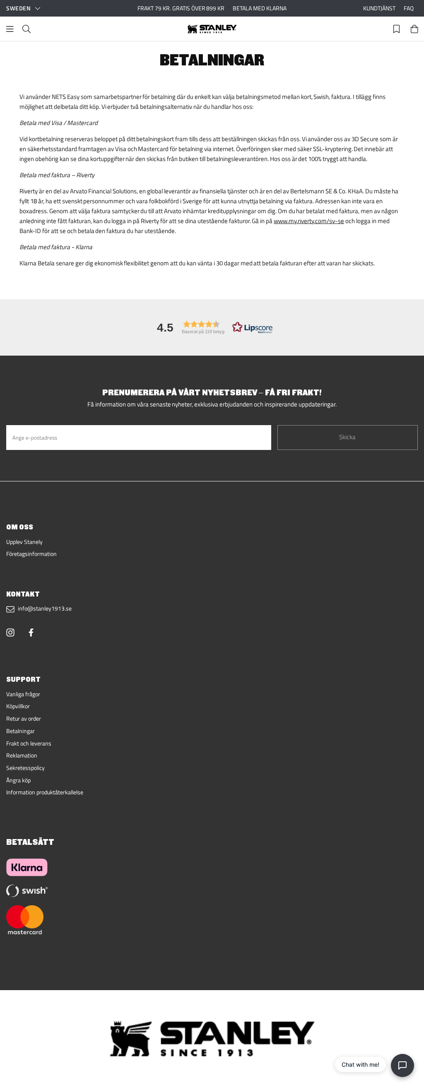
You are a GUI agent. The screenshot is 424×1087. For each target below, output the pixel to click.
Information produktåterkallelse (44, 792)
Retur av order (23, 718)
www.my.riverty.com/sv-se (309, 221)
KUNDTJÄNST (379, 8)
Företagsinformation (31, 554)
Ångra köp (18, 780)
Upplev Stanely (24, 542)
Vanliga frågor (23, 694)
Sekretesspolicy (25, 768)
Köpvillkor (18, 706)
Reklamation (21, 755)
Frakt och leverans (28, 743)
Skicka (347, 437)
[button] (212, 327)
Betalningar (20, 731)
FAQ (409, 8)
